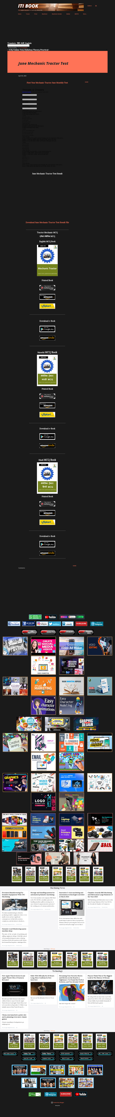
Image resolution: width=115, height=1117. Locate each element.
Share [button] (86, 82)
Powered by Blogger (58, 1102)
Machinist (44, 14)
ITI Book (28, 6)
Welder (68, 14)
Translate (23, 48)
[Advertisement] (57, 30)
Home (19, 14)
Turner (28, 14)
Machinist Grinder (57, 14)
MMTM (77, 14)
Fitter (35, 14)
